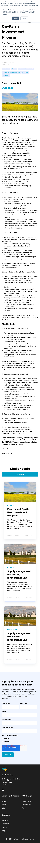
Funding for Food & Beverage (11, 72)
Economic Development (26, 69)
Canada (14, 69)
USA (3, 808)
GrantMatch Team (8, 62)
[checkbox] (19, 740)
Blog (3, 830)
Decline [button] (24, 18)
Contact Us (5, 824)
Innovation (6, 75)
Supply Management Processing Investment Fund (19, 574)
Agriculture (6, 69)
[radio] (19, 738)
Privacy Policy (26, 801)
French (4, 804)
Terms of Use (26, 804)
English (4, 801)
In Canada (25, 72)
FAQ (23, 808)
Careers (4, 827)
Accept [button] (16, 18)
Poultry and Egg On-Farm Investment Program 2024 (18, 512)
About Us (5, 820)
